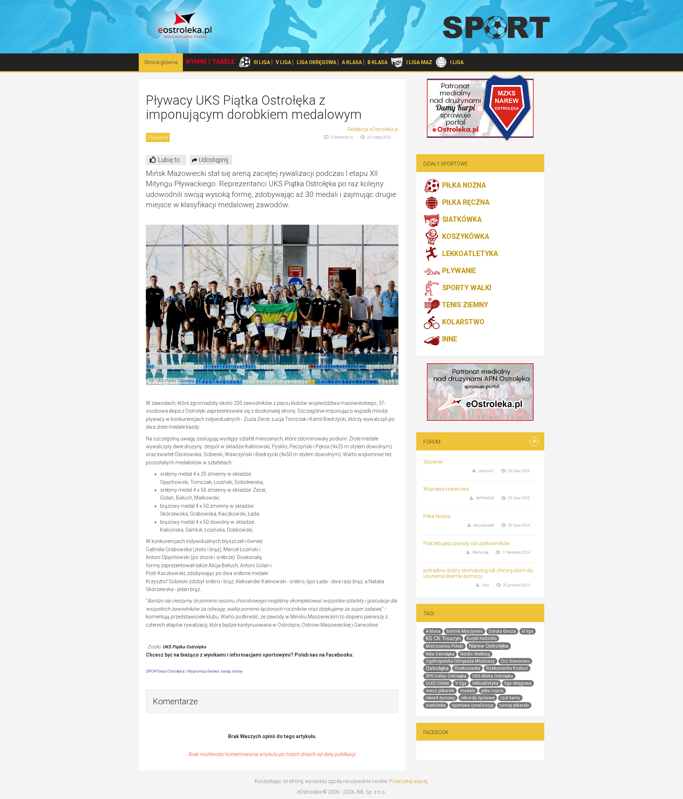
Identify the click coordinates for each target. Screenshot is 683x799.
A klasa (433, 631)
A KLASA (352, 62)
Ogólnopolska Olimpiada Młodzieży (460, 661)
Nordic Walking (475, 654)
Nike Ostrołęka (440, 654)
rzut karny (510, 697)
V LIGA (283, 62)
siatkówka (436, 705)
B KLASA (377, 62)
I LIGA (457, 62)
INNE (448, 339)
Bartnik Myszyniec (464, 631)
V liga (460, 683)
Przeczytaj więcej (408, 781)
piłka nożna (492, 690)
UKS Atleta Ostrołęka (492, 676)
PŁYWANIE (458, 271)
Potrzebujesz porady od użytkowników (466, 543)
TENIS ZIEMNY (464, 305)
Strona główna (161, 62)
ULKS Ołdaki (437, 683)
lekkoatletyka (485, 683)
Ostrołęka (437, 668)
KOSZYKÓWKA (464, 237)
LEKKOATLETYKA (469, 254)
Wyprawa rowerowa (446, 489)
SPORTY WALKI (465, 288)
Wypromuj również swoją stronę (215, 671)
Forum (431, 442)
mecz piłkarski (440, 690)
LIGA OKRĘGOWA (316, 62)
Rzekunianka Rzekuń (507, 668)
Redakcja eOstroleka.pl (373, 129)
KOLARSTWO (462, 322)
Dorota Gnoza (502, 631)
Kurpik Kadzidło (482, 638)
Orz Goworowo (515, 661)
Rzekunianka (467, 668)
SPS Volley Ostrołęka (446, 676)
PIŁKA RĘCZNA (464, 203)
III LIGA (262, 62)
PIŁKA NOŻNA (463, 186)
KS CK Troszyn (443, 638)
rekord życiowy (440, 697)
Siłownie (433, 462)
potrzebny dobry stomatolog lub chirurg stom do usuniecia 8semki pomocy (478, 573)
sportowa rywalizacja (472, 705)
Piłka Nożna (436, 516)
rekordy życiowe (477, 697)
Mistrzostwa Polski (444, 646)
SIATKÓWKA (461, 220)
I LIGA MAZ (419, 62)
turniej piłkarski (514, 705)
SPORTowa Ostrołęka (165, 671)
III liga (527, 631)
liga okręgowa (517, 683)
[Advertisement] (338, 521)
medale (467, 690)
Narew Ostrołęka (488, 646)
